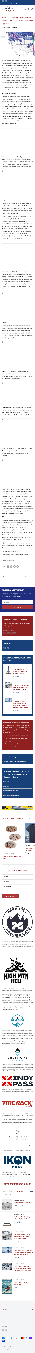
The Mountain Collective (6, 1145)
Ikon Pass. (13, 1177)
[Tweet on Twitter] (14, 566)
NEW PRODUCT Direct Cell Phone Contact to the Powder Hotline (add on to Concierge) (22, 1268)
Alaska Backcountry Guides (7, 1030)
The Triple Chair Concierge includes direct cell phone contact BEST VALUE (21, 687)
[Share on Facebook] (8, 566)
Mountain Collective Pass (10, 790)
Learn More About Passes (11, 795)
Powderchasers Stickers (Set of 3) (12, 857)
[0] (32, 9)
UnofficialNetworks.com (9, 1064)
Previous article (8, 577)
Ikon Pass (6, 782)
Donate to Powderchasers (17, 4)
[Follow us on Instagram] (6, 1)
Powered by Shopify (7, 1349)
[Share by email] (17, 566)
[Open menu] (2, 9)
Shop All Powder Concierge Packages (14, 761)
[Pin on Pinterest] (11, 566)
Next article (28, 577)
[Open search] (25, 9)
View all (31, 819)
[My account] (28, 9)
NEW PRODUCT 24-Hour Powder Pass (21, 1283)
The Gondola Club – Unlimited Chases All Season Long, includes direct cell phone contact (20, 704)
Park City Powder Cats (6, 941)
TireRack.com (4, 1113)
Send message (10, 896)
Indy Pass (6, 786)
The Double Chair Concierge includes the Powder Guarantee (20, 671)
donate (25, 527)
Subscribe (17, 607)
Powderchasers (18, 667)
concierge (11, 522)
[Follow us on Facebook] (3, 1)
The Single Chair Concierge (22, 1202)
